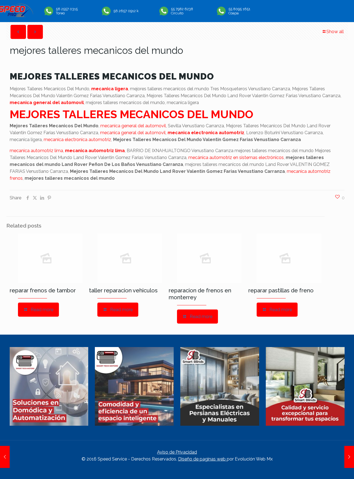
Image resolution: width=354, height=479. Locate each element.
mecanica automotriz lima (36, 150)
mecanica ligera (109, 88)
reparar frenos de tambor (43, 290)
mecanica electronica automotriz (206, 132)
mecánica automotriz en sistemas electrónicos (236, 157)
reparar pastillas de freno (281, 290)
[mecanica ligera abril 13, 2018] (349, 457)
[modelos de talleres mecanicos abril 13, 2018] (5, 457)
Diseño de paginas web (202, 459)
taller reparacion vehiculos (123, 290)
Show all (335, 31)
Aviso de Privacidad (177, 452)
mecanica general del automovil (47, 102)
